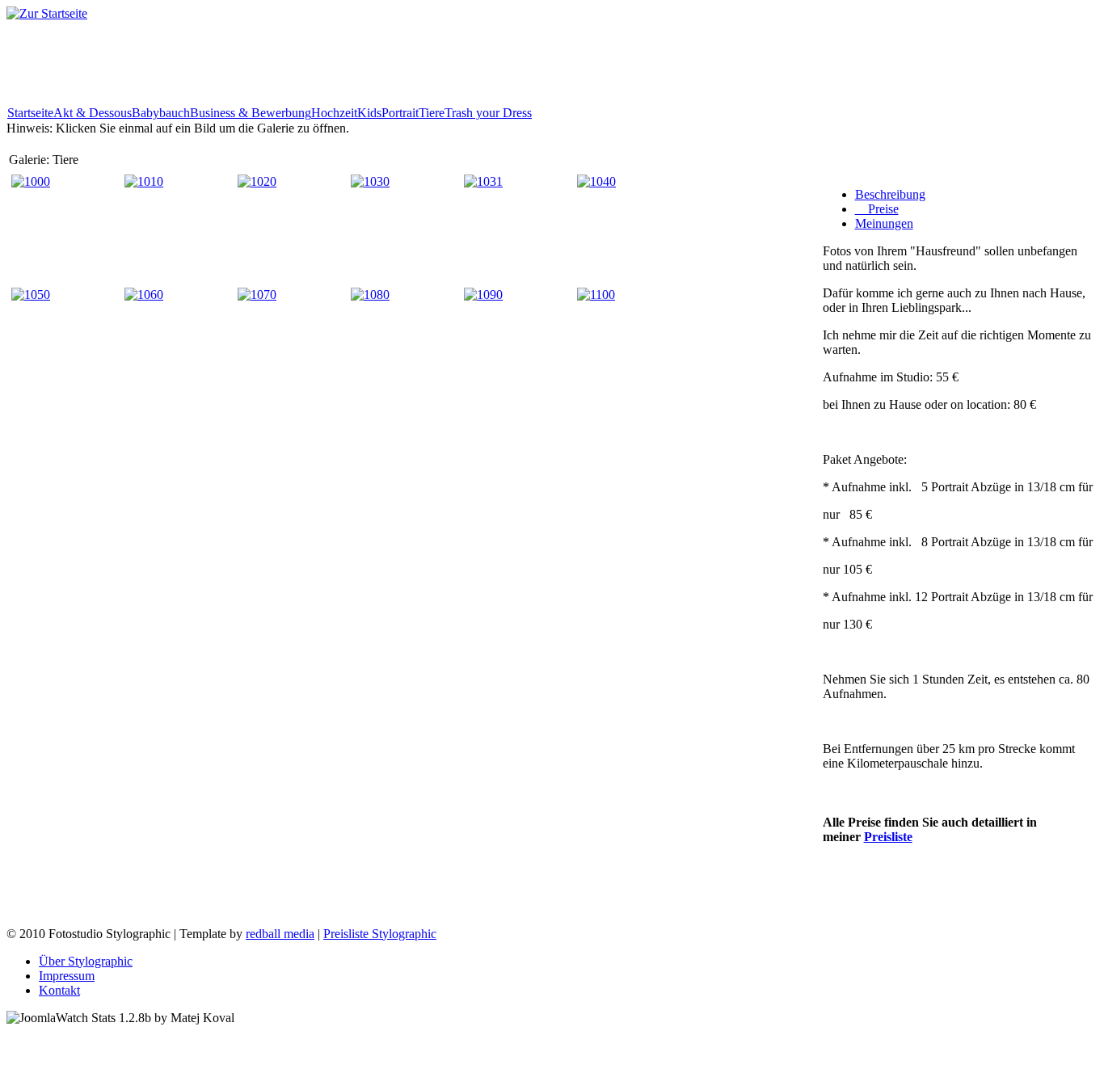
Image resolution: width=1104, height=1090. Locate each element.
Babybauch (161, 113)
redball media (280, 934)
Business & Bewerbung (250, 113)
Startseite (30, 113)
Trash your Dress (488, 113)
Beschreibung (890, 194)
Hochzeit (334, 113)
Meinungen (884, 223)
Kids (369, 113)
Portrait (400, 113)
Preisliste (888, 837)
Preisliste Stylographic (379, 934)
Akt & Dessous (92, 113)
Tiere (432, 113)
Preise (877, 209)
